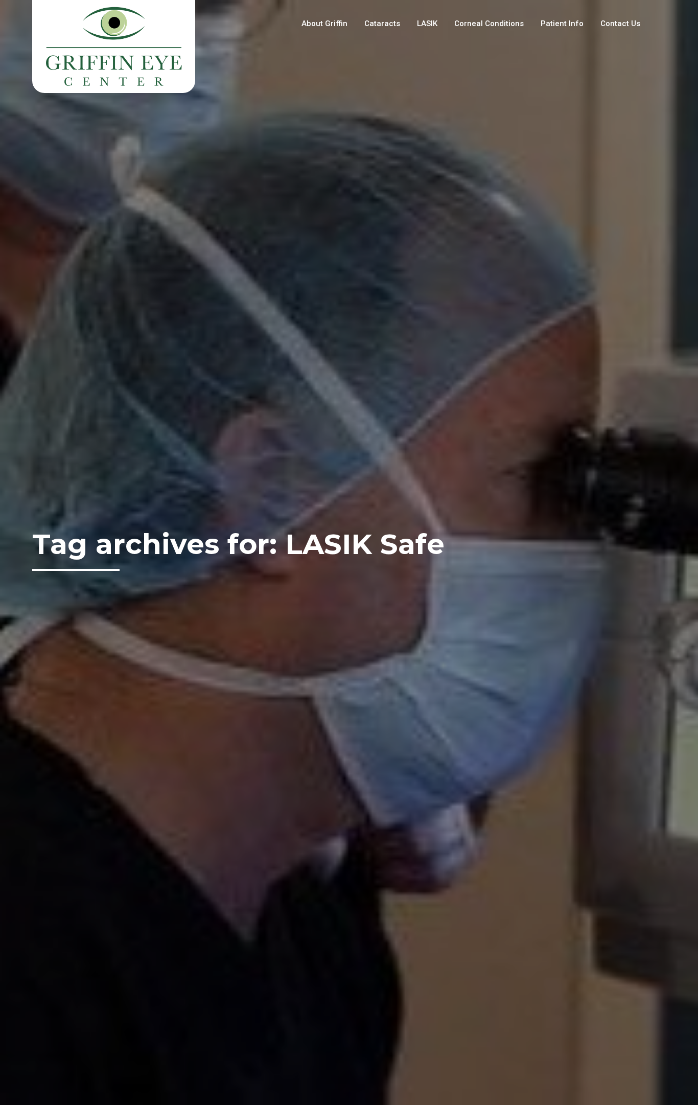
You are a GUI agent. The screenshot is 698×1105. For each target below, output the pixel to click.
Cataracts (382, 23)
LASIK (427, 23)
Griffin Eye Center (113, 46)
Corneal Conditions (489, 23)
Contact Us (620, 23)
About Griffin (324, 23)
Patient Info (562, 23)
